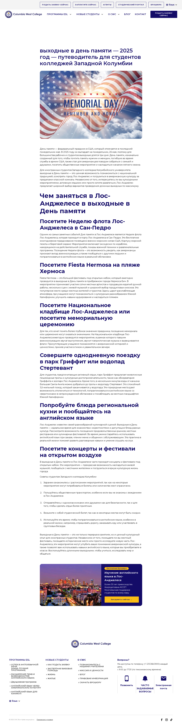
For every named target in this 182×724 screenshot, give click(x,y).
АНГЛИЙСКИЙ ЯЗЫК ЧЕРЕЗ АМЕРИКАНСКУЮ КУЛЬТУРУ (26, 687)
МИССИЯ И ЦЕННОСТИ (91, 670)
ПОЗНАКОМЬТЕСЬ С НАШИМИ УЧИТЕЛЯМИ (92, 665)
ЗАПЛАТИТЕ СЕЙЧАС (85, 5)
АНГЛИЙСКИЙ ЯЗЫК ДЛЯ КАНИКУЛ (24, 693)
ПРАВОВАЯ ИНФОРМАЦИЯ (94, 678)
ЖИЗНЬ (51, 674)
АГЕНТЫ (107, 5)
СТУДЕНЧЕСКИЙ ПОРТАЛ (131, 5)
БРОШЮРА (156, 5)
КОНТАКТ (140, 14)
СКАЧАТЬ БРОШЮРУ (90, 682)
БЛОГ (127, 14)
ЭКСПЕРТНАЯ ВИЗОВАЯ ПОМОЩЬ (60, 669)
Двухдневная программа (23, 682)
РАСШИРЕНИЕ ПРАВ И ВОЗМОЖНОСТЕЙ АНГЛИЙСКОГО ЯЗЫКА (23, 676)
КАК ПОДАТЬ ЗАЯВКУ (59, 665)
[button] (171, 5)
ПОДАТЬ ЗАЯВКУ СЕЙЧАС (55, 5)
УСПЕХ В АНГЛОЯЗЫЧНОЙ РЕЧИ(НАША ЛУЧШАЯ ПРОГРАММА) (24, 667)
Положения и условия (45, 720)
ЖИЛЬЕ (52, 678)
